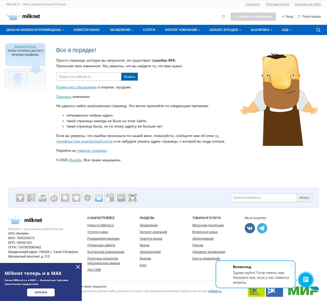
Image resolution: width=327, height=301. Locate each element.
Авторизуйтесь (25, 46)
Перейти (41, 292)
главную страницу (92, 150)
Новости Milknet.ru (100, 225)
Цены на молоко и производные (33, 30)
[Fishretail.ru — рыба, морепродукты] (43, 198)
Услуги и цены (97, 232)
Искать (305, 198)
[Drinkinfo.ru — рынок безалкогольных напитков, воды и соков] (110, 198)
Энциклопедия (150, 252)
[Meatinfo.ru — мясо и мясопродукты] (20, 198)
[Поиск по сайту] (318, 30)
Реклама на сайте (308, 4)
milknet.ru (214, 291)
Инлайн (75, 160)
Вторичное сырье (205, 232)
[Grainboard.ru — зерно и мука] (65, 198)
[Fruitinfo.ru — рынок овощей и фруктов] (88, 198)
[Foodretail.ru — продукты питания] (54, 198)
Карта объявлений (206, 258)
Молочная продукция (208, 225)
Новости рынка (87, 30)
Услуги (149, 30)
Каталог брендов (223, 30)
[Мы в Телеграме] (262, 228)
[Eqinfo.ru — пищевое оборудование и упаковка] (31, 198)
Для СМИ (94, 270)
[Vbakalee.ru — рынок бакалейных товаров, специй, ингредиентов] (121, 198)
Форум (144, 245)
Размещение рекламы (103, 238)
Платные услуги (277, 4)
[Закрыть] (77, 266)
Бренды (145, 258)
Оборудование (203, 238)
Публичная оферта (101, 245)
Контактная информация (105, 252)
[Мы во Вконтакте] (250, 228)
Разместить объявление (76, 87)
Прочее (197, 245)
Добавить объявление (208, 252)
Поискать (64, 97)
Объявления (120, 30)
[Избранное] (223, 17)
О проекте (253, 4)
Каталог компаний (181, 30)
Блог (143, 265)
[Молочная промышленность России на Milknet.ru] (99, 198)
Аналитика (260, 30)
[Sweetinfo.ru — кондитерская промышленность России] (76, 198)
